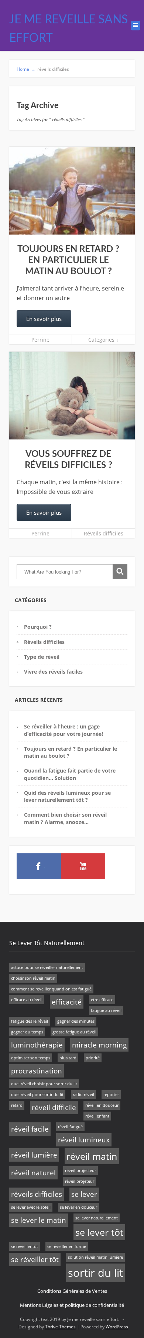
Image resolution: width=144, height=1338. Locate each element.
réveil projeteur (79, 1181)
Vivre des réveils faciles (53, 671)
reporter (111, 1094)
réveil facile (30, 1129)
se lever (84, 1194)
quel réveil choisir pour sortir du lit (44, 1083)
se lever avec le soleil (31, 1207)
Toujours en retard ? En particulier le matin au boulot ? (68, 260)
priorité (93, 1057)
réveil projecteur (80, 1170)
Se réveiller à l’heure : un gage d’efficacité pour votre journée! (63, 730)
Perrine (40, 339)
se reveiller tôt (24, 1246)
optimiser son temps (30, 1057)
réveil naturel (33, 1173)
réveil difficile (54, 1107)
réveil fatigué (70, 1126)
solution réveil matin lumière (95, 1257)
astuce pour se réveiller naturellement (47, 967)
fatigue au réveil (106, 1010)
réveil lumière (34, 1155)
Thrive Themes (60, 1327)
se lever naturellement (96, 1218)
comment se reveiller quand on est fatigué (51, 989)
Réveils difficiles (103, 533)
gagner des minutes (76, 1021)
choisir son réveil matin (33, 978)
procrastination (36, 1071)
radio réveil (83, 1094)
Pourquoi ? (38, 626)
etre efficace (102, 999)
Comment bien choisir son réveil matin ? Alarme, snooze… (65, 818)
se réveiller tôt (35, 1259)
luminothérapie (37, 1045)
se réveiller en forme (66, 1246)
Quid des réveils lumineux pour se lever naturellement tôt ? (67, 796)
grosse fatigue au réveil (74, 1032)
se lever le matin (38, 1220)
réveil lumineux (84, 1140)
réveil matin (91, 1156)
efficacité (67, 1002)
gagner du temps (27, 1032)
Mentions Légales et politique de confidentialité (72, 1305)
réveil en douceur (102, 1105)
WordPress (117, 1327)
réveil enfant (97, 1116)
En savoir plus (44, 318)
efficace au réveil (26, 999)
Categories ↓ (103, 339)
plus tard (67, 1057)
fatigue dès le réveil (29, 1021)
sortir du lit (95, 1272)
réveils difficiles (36, 1194)
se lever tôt (99, 1232)
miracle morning (99, 1045)
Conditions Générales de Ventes (72, 1291)
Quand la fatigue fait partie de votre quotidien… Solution (70, 774)
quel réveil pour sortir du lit (37, 1094)
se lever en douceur (78, 1207)
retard (17, 1105)
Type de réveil (41, 656)
